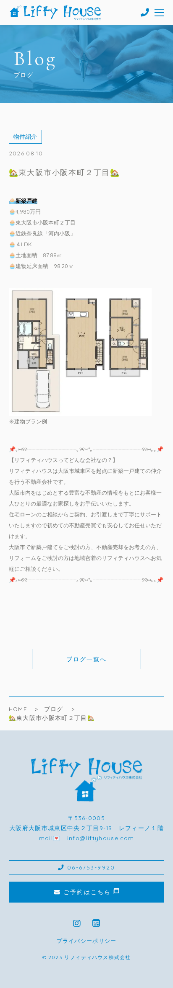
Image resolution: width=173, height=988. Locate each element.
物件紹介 (25, 136)
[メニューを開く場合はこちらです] (160, 12)
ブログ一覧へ (86, 659)
